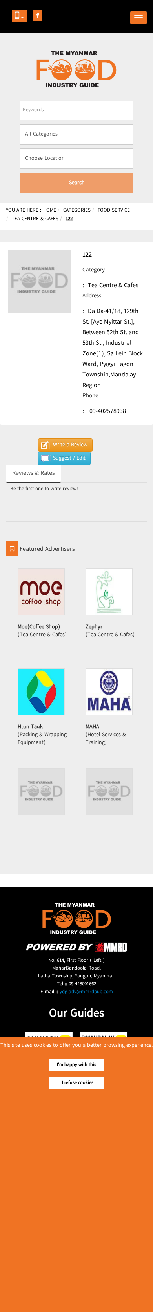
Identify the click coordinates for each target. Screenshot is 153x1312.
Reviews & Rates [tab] (33, 473)
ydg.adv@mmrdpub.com (86, 992)
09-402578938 (107, 411)
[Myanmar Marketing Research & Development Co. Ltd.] (76, 950)
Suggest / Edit (69, 458)
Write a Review (70, 445)
